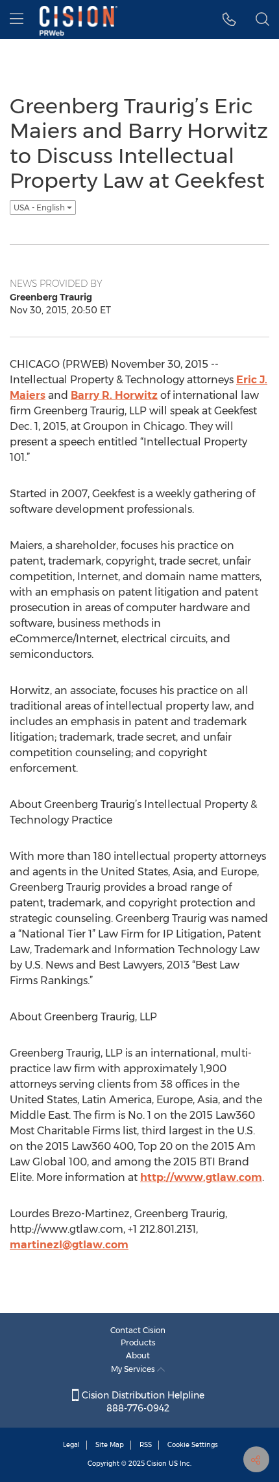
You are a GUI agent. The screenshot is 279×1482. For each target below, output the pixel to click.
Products (138, 1342)
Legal (71, 1445)
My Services (134, 1369)
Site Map (109, 1445)
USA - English (40, 207)
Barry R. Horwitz (114, 395)
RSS (146, 1445)
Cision (157, 1463)
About (138, 1355)
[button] (229, 19)
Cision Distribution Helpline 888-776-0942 (141, 1401)
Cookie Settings (192, 1445)
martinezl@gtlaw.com (69, 1245)
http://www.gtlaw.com (201, 1177)
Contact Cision (137, 1330)
